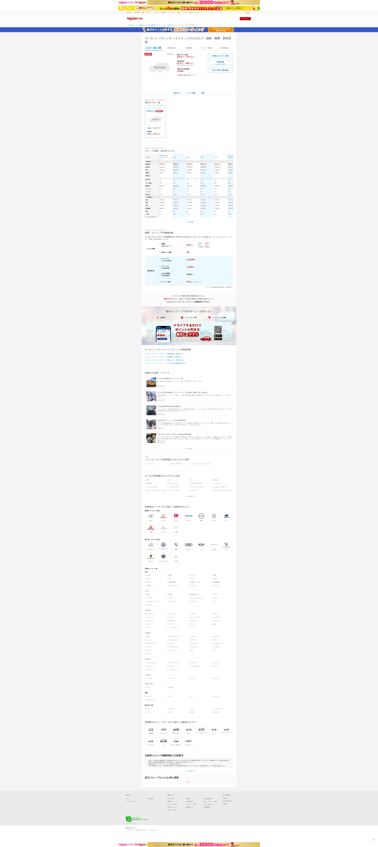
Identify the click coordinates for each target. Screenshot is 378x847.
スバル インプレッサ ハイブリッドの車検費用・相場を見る (163, 357)
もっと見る (188, 222)
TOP (127, 798)
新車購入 (188, 798)
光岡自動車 (172, 582)
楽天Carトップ (133, 25)
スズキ (215, 578)
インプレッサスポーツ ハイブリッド (200, 465)
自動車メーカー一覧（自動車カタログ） (149, 25)
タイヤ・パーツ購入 (191, 804)
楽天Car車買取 (208, 798)
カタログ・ (153, 48)
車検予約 (170, 801)
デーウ (171, 696)
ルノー (193, 678)
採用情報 (225, 804)
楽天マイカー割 (172, 810)
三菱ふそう (149, 585)
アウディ (149, 598)
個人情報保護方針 (227, 801)
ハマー (148, 627)
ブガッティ (216, 678)
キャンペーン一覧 (130, 801)
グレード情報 (191, 93)
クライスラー (173, 614)
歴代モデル (177, 93)
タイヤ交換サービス (209, 804)
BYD (147, 708)
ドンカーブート (218, 708)
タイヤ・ (206, 48)
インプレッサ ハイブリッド (154, 108)
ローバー (216, 640)
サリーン (193, 620)
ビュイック (149, 617)
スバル (193, 578)
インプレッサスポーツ (175, 464)
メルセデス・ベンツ (152, 601)
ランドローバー (173, 640)
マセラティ (149, 666)
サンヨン (216, 696)
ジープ (171, 624)
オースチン (216, 647)
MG (192, 650)
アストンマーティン (175, 636)
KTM (192, 712)
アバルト (149, 669)
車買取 (171, 48)
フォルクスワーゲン (197, 598)
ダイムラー (216, 636)
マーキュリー (217, 617)
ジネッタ (171, 643)
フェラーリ (216, 662)
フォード (171, 617)
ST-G (174, 157)
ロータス (193, 640)
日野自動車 (216, 582)
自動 (225, 48)
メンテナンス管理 (172, 804)
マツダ (148, 578)
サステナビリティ (153, 830)
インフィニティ (173, 627)
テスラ (148, 624)
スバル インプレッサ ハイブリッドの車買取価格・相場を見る (164, 354)
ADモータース (150, 700)
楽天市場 (248, 12)
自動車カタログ (190, 807)
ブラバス (193, 601)
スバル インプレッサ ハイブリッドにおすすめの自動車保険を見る (165, 363)
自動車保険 (207, 807)
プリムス (216, 620)
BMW (170, 594)
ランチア (171, 666)
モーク (148, 653)
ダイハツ (149, 582)
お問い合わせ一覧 (141, 830)
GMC (214, 624)
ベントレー (149, 640)
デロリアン (172, 620)
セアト (171, 712)
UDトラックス (173, 585)
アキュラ (216, 585)
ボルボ (171, 687)
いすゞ (171, 578)
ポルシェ (216, 598)
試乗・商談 (170, 798)
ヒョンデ (149, 696)
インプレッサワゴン (175, 490)
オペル (171, 598)
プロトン (171, 708)
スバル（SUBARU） (168, 25)
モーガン (149, 647)
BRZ (147, 480)
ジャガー (193, 636)
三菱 (214, 575)
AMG (147, 594)
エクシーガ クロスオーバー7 (222, 490)
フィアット (194, 662)
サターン (193, 614)
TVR (147, 636)
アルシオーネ (173, 483)
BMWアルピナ (195, 594)
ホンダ (193, 575)
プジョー (171, 678)
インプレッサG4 (151, 487)
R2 (192, 480)
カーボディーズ (218, 643)
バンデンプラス (173, 647)
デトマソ (216, 666)
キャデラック (150, 614)
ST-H (202, 157)
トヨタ (148, 575)
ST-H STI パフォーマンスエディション (164, 157)
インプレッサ (150, 464)
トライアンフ (173, 650)
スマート (216, 594)
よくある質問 (149, 798)
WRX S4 (215, 480)
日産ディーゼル (195, 582)
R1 (169, 480)
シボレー (216, 614)
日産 (170, 575)
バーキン (149, 712)
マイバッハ (172, 601)
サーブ (148, 687)
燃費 (203, 93)
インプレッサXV (174, 487)
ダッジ (193, 624)
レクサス (193, 585)
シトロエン (149, 678)
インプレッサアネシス (198, 487)
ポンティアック (195, 617)
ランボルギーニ (195, 666)
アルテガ (149, 605)
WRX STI (149, 483)
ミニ (214, 601)
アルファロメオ (151, 662)
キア (192, 696)
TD (192, 708)
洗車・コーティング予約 (210, 801)
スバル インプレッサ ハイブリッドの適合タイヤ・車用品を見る (164, 360)
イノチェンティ (173, 669)
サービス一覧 (129, 830)
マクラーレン (195, 647)
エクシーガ (194, 490)
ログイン (246, 19)
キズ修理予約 (189, 801)
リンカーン (149, 620)
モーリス (149, 650)
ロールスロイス (151, 643)
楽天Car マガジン (172, 807)
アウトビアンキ (173, 662)
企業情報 (225, 798)
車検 (189, 48)
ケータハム (194, 643)
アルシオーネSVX (196, 483)
